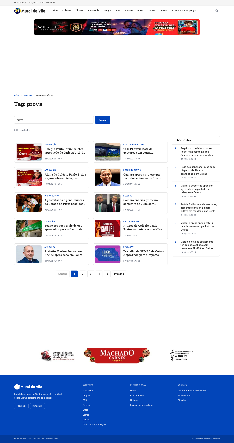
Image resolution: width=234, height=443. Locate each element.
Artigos (107, 10)
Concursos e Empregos (184, 10)
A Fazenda (93, 10)
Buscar (102, 120)
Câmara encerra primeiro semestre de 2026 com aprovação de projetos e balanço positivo (140, 205)
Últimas (79, 10)
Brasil (140, 10)
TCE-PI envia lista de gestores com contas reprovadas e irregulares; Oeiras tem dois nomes (140, 154)
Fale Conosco (137, 395)
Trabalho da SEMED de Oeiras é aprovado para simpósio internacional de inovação (143, 254)
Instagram (37, 406)
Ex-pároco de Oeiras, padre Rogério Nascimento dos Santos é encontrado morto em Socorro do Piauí (198, 152)
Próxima (119, 273)
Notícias (28, 95)
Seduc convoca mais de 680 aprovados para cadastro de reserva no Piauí (63, 229)
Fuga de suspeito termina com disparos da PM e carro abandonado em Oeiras (198, 170)
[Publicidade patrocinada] (117, 27)
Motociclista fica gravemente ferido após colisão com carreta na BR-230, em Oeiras (197, 245)
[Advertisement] (117, 68)
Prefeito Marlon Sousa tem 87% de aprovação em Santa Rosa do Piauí (63, 254)
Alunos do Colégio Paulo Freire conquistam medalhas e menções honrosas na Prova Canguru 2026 (144, 231)
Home (133, 390)
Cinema (163, 10)
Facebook (21, 406)
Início (55, 10)
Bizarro (129, 10)
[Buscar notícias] (217, 11)
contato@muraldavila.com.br (192, 390)
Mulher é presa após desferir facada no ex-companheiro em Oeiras (198, 226)
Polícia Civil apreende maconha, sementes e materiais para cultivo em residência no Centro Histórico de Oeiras (199, 208)
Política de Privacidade (141, 405)
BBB (118, 10)
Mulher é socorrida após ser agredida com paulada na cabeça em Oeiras (197, 189)
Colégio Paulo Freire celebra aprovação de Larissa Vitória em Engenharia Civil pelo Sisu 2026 (64, 154)
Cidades (66, 10)
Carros (151, 10)
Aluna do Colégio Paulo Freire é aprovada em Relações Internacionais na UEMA (65, 178)
